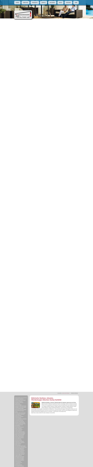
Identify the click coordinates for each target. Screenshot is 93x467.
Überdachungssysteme (19, 448)
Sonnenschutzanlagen (19, 458)
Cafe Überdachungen (19, 408)
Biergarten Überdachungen (20, 407)
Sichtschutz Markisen (19, 451)
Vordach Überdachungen (20, 432)
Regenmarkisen (18, 443)
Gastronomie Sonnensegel (20, 400)
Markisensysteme (18, 464)
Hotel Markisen (18, 417)
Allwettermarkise (18, 440)
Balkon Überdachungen (20, 434)
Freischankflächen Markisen (21, 418)
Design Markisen (18, 455)
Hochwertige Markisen (19, 454)
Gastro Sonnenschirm (19, 435)
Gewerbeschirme (18, 462)
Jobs (76, 2)
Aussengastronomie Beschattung (19, 425)
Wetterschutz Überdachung (20, 447)
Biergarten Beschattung (20, 422)
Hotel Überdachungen (19, 410)
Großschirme (17, 463)
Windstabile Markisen (19, 466)
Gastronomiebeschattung (20, 423)
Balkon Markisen (18, 428)
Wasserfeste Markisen (19, 441)
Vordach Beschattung (19, 421)
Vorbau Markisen (18, 430)
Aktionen (52, 2)
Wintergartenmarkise (19, 437)
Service (44, 2)
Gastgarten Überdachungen (20, 405)
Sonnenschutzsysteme (19, 460)
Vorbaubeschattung (19, 420)
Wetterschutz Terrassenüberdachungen (20, 445)
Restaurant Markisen (19, 416)
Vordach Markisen (18, 429)
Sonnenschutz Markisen (20, 453)
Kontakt (68, 2)
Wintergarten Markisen (20, 414)
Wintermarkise (18, 438)
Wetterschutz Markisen (20, 450)
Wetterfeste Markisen (19, 427)
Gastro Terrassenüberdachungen (20, 412)
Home (17, 2)
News (60, 2)
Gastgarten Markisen (19, 398)
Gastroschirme (18, 461)
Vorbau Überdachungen (20, 431)
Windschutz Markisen (19, 449)
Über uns (25, 2)
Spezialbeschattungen (19, 457)
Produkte (34, 2)
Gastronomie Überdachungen (18, 404)
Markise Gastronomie (19, 436)
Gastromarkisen (18, 415)
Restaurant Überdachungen (20, 409)
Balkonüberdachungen (19, 456)
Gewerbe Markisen (19, 401)
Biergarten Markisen (19, 402)
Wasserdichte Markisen (20, 442)
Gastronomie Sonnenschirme (21, 397)
